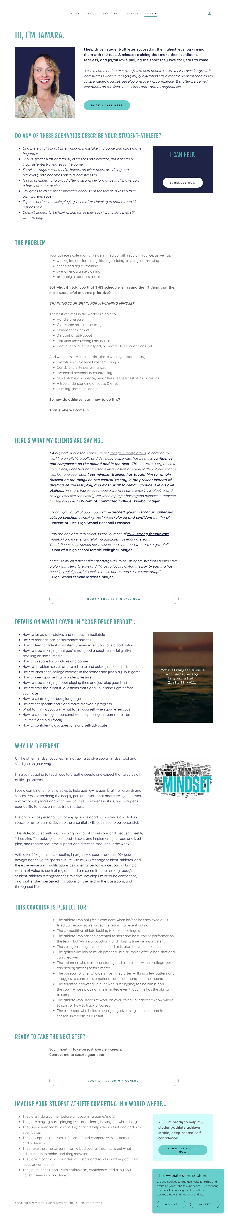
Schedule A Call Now (183, 1150)
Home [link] (75, 13)
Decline (171, 1204)
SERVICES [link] (110, 13)
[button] (150, 14)
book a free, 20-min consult (114, 1080)
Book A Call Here (107, 105)
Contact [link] (131, 13)
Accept (204, 1204)
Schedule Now (183, 182)
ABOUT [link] (91, 13)
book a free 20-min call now (114, 598)
